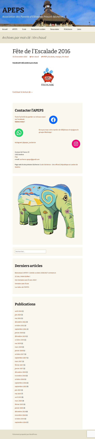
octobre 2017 (19, 354)
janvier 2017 (19, 368)
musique (58, 57)
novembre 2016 (20, 376)
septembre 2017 (20, 358)
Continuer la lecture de (23, 92)
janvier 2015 (19, 408)
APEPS (14, 29)
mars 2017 (18, 361)
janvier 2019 (19, 351)
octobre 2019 (19, 340)
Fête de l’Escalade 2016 (41, 51)
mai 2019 (18, 343)
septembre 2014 (20, 422)
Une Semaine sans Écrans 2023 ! (26, 280)
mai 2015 (18, 394)
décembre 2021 (20, 322)
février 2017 (19, 365)
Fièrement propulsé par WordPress (25, 434)
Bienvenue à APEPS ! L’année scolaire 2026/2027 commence (35, 273)
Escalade (51, 57)
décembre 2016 (20, 372)
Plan (16, 157)
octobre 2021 (19, 325)
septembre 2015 (20, 386)
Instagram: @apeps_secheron (25, 142)
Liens (79, 29)
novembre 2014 (20, 415)
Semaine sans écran (22, 283)
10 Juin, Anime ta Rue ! (22, 276)
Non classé (35, 57)
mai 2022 (18, 318)
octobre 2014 (19, 419)
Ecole (24, 29)
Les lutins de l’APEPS (22, 287)
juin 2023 (18, 315)
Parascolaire (54, 29)
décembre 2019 (20, 336)
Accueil (4, 29)
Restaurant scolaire (38, 29)
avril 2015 (18, 397)
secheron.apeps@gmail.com (30, 159)
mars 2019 (18, 347)
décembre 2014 (20, 411)
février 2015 (19, 404)
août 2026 (18, 311)
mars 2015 (18, 401)
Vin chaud (65, 57)
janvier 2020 (19, 333)
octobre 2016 (19, 379)
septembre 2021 (20, 329)
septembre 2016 (20, 383)
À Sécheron (68, 29)
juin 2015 (18, 390)
